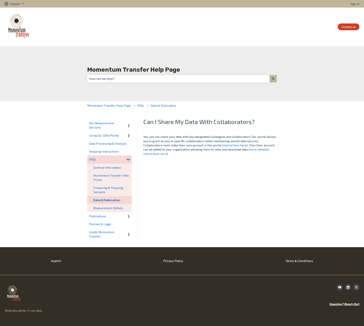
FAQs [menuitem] (92, 159)
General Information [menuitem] (107, 167)
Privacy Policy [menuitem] (173, 261)
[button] (129, 123)
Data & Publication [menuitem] (106, 200)
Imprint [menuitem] (56, 261)
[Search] (273, 78)
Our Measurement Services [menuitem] (101, 125)
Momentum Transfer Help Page (133, 69)
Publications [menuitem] (97, 216)
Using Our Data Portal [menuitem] (104, 135)
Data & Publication (163, 105)
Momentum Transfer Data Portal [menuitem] (111, 177)
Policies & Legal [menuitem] (100, 224)
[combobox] (178, 78)
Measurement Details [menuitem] (108, 208)
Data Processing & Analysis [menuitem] (108, 143)
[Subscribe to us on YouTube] (340, 287)
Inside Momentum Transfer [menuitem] (101, 234)
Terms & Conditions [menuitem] (299, 261)
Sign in (354, 3)
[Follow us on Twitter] (356, 287)
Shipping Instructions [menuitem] (103, 151)
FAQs (140, 105)
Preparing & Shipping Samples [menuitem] (108, 190)
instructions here (234, 145)
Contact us (348, 27)
